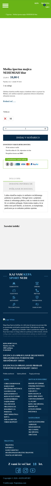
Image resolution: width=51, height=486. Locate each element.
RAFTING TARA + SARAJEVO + (34, 390)
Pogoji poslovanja (34, 374)
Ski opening (33, 432)
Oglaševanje (9, 404)
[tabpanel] (24, 201)
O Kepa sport (9, 401)
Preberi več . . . (9, 101)
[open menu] (5, 5)
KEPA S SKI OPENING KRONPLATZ (36, 405)
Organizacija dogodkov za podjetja (10, 409)
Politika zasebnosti (8, 374)
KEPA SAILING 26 (34, 394)
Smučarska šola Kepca (11, 416)
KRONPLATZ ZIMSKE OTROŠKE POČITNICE (36, 385)
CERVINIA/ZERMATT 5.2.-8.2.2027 (36, 400)
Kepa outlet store (12, 396)
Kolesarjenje (34, 427)
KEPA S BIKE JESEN (35, 396)
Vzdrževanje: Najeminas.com (14, 483)
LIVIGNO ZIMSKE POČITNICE (34, 410)
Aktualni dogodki (36, 422)
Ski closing (33, 430)
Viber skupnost (10, 422)
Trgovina (45, 3)
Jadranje (33, 424)
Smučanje (33, 435)
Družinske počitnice (13, 389)
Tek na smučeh (10, 419)
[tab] (13, 178)
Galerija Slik (10, 391)
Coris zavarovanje (12, 384)
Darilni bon (9, 386)
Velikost (6, 112)
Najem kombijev (11, 399)
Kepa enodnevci (11, 394)
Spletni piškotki (21, 374)
